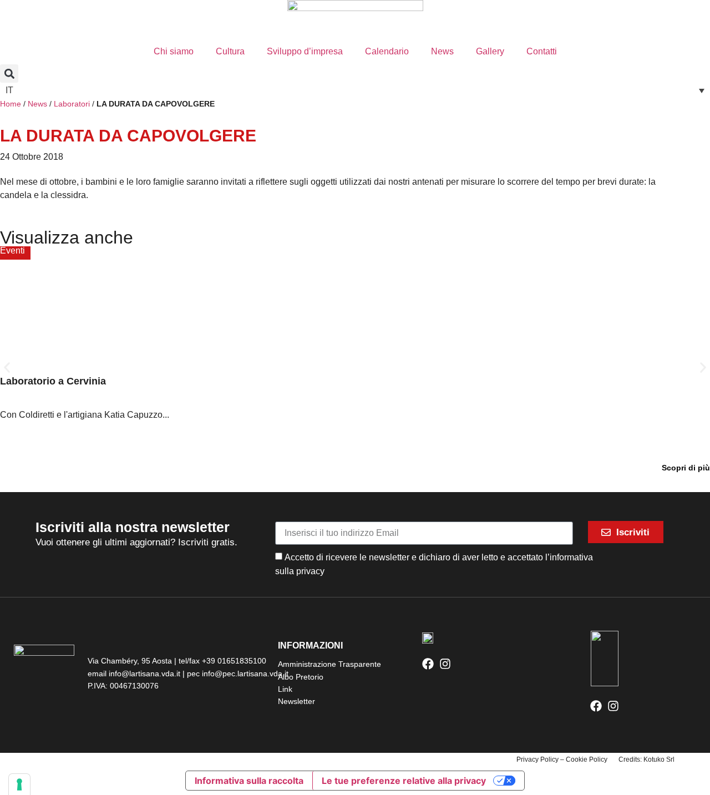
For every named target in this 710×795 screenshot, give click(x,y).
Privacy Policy (537, 759)
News (442, 51)
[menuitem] (355, 90)
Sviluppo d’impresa (305, 51)
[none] (355, 90)
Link (285, 689)
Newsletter (296, 701)
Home (10, 104)
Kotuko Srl (658, 759)
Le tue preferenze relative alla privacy (404, 780)
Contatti (541, 51)
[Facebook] (428, 664)
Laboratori (72, 104)
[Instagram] (445, 664)
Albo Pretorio (300, 676)
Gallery (490, 51)
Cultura (230, 51)
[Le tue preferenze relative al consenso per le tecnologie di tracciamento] (19, 784)
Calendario (387, 51)
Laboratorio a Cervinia (53, 381)
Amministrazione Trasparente (329, 664)
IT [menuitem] (9, 90)
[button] (9, 73)
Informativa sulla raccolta (249, 780)
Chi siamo (174, 51)
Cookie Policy (586, 759)
